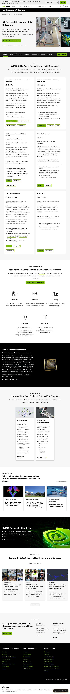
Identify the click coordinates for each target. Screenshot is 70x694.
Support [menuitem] (49, 9)
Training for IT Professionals (51, 666)
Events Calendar (27, 664)
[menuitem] (21, 6)
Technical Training (48, 664)
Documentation (10, 185)
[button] (60, 6)
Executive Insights (48, 656)
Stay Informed (7, 633)
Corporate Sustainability (8, 664)
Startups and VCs (48, 659)
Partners (43, 54)
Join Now (55, 637)
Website (48, 185)
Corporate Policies (38, 689)
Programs (26, 54)
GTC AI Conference (28, 666)
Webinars (25, 659)
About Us (4, 652)
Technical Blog (26, 656)
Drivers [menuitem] (44, 9)
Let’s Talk (38, 635)
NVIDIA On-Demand (28, 668)
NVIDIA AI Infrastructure (16, 54)
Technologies (5, 666)
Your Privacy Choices (15, 689)
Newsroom (49, 54)
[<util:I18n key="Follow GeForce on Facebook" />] (55, 679)
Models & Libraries (11, 121)
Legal (23, 689)
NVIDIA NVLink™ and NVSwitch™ (20, 364)
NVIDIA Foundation (7, 659)
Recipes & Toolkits (23, 121)
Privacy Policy (5, 689)
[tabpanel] (35, 586)
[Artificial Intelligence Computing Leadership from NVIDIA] (6, 6)
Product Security (48, 689)
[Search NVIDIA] (57, 6)
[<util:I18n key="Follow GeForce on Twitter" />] (63, 679)
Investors (4, 654)
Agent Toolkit (21, 125)
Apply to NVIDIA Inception (21, 457)
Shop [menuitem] (39, 9)
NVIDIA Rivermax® (11, 236)
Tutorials (50, 125)
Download (9, 246)
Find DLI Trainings (41, 457)
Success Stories (35, 54)
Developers (47, 652)
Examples (16, 246)
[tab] (30, 563)
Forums (57, 125)
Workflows (16, 180)
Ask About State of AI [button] (62, 690)
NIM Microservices (11, 125)
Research (4, 661)
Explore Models (41, 125)
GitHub (8, 180)
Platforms (5, 54)
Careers (4, 668)
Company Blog (27, 654)
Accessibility (29, 689)
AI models (42, 273)
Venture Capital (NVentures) (9, 656)
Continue (63, 2)
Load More (35, 605)
